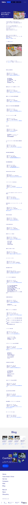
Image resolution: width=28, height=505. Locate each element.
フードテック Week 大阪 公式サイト (15, 333)
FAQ (3, 483)
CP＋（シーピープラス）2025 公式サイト (16, 417)
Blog (4, 9)
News (4, 492)
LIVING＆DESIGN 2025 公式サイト (15, 229)
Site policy (5, 494)
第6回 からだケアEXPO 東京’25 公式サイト (16, 111)
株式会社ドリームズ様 (9, 38)
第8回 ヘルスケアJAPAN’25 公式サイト (15, 101)
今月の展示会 (3, 16)
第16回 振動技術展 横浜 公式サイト (15, 167)
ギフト (18, 209)
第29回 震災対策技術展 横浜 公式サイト (15, 157)
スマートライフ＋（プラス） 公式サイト (15, 263)
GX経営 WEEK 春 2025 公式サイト (15, 302)
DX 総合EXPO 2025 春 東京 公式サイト (15, 367)
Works (4, 474)
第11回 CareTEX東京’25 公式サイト (15, 75)
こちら (11, 41)
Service (4, 479)
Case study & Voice (8, 476)
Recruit (4, 489)
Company (5, 481)
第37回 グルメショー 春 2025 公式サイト (15, 239)
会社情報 (21, 443)
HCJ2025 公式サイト (13, 131)
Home (2, 9)
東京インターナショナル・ (14, 209)
